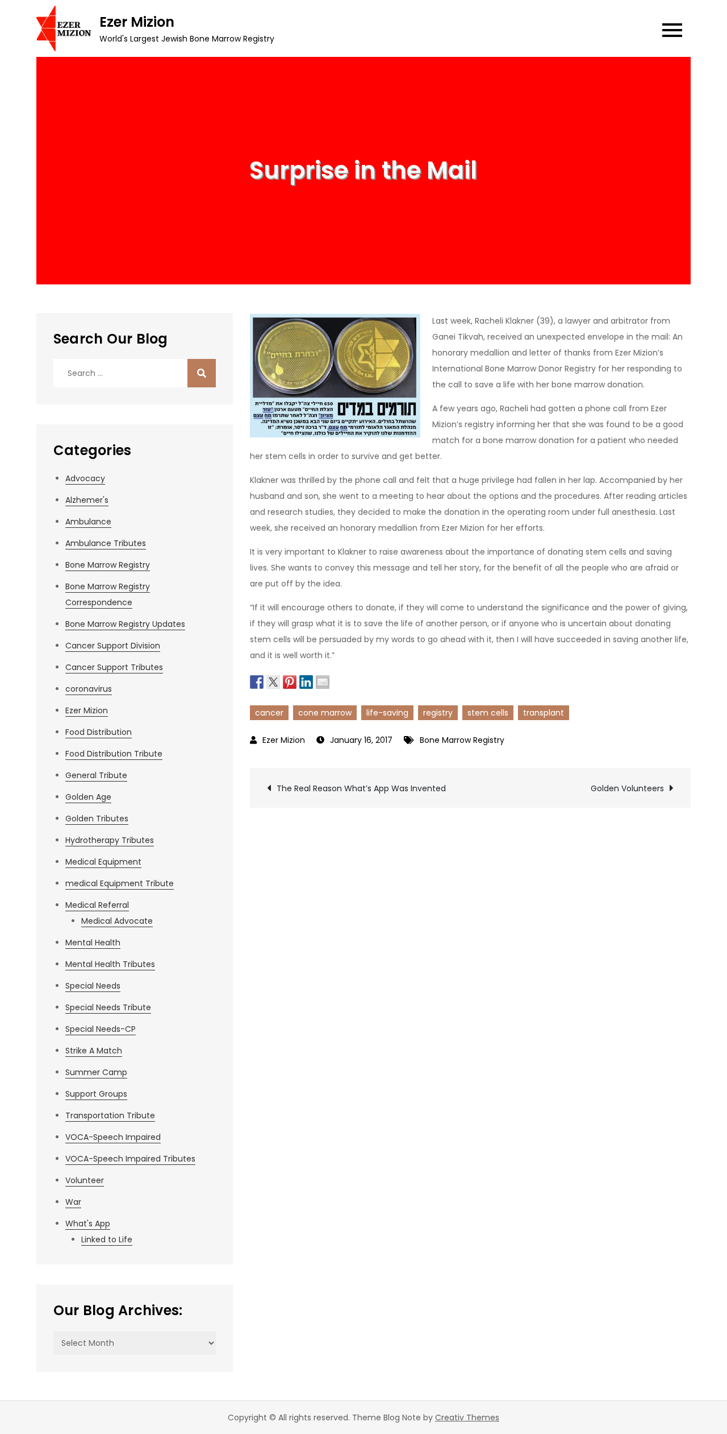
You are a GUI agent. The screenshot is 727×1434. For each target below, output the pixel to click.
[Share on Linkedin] (306, 681)
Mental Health (92, 942)
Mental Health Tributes (110, 964)
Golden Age (88, 797)
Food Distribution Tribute (113, 753)
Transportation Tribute (110, 1115)
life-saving (387, 712)
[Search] (201, 373)
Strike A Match (93, 1050)
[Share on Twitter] (273, 681)
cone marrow (325, 712)
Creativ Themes (467, 1417)
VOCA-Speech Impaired (113, 1137)
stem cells (487, 712)
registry (438, 712)
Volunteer (84, 1180)
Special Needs (92, 985)
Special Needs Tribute (108, 1007)
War (73, 1202)
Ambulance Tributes (105, 543)
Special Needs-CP (100, 1029)
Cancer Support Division (112, 645)
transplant (543, 712)
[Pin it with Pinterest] (289, 681)
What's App (87, 1223)
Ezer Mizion (136, 22)
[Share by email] (322, 681)
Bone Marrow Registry (462, 740)
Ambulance (88, 521)
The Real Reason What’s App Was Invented (361, 788)
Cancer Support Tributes (114, 667)
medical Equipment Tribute (119, 883)
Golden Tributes (96, 818)
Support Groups (96, 1094)
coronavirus (88, 689)
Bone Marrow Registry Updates (125, 624)
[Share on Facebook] (257, 681)
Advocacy (85, 478)
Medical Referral (97, 905)
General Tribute (96, 775)
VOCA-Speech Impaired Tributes (130, 1158)
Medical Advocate (117, 921)
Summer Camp (96, 1072)
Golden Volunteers (627, 788)
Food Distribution (98, 732)
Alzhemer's (86, 500)
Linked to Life (106, 1239)
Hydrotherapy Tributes (109, 840)
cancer (269, 712)
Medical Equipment (103, 861)
